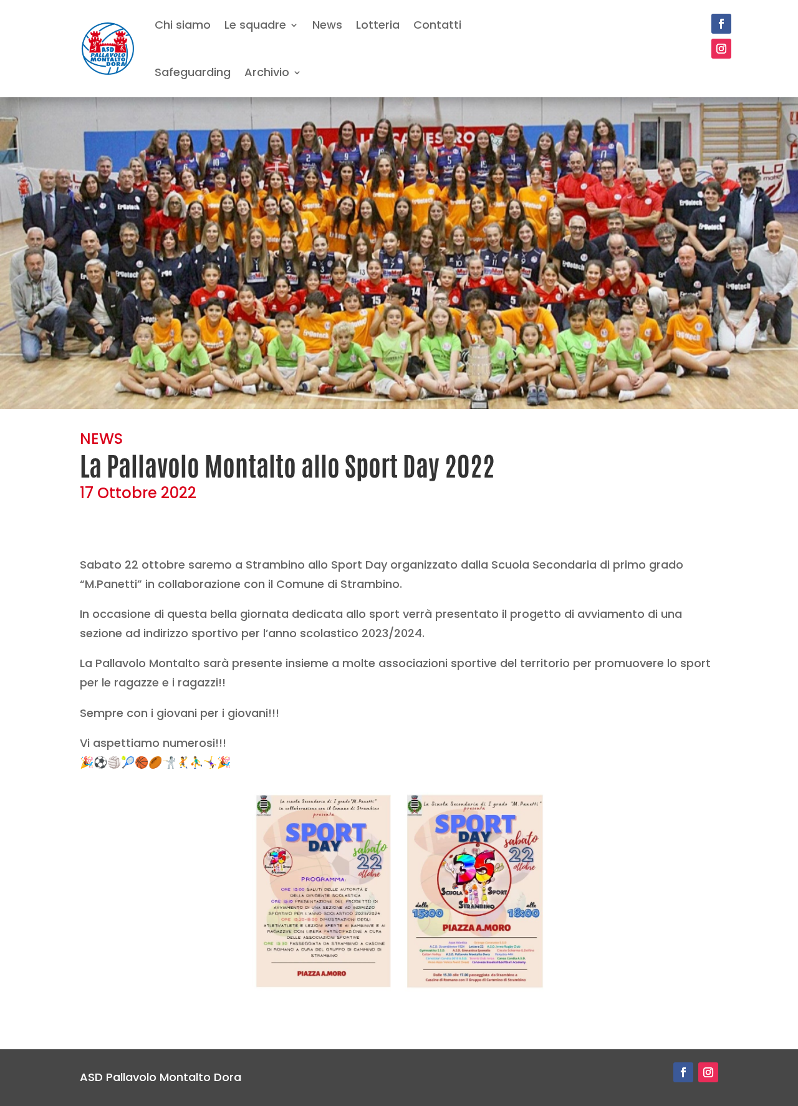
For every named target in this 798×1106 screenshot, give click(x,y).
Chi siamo (183, 24)
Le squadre (255, 24)
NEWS (101, 438)
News (327, 24)
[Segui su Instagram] (721, 49)
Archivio (266, 72)
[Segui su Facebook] (721, 24)
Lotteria (378, 24)
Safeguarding (193, 72)
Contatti (437, 24)
